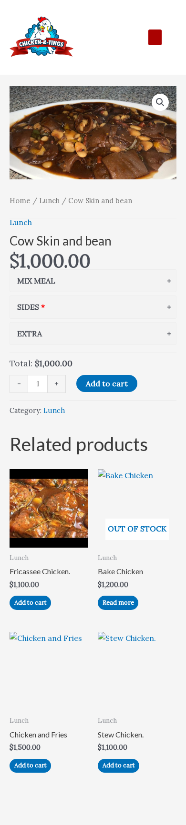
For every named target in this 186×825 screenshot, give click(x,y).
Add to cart (107, 383)
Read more (118, 603)
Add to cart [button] (30, 603)
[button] (155, 37)
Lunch (49, 200)
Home (20, 200)
